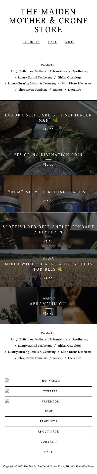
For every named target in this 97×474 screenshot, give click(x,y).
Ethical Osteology (69, 77)
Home (48, 411)
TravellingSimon (85, 466)
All (12, 71)
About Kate (48, 431)
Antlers (58, 90)
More (69, 42)
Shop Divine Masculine (76, 83)
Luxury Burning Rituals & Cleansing (32, 83)
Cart (52, 42)
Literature (74, 90)
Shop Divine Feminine (33, 90)
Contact (48, 441)
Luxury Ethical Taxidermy (35, 77)
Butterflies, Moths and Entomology (43, 71)
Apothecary (80, 71)
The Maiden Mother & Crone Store (48, 21)
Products (31, 42)
